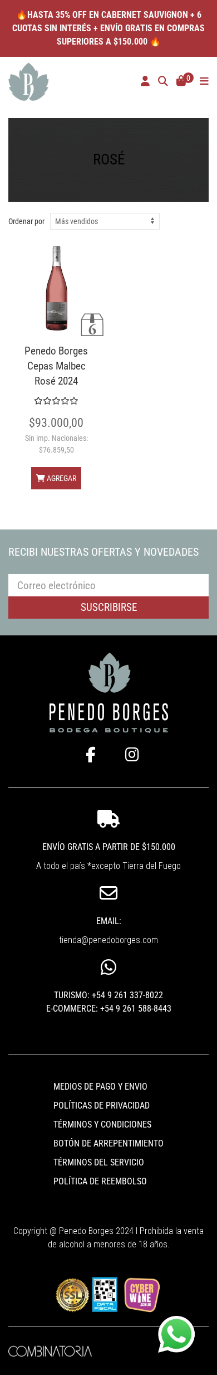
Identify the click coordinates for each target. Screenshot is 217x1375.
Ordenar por (26, 221)
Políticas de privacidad (101, 1105)
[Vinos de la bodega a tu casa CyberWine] (141, 1294)
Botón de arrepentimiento (108, 1143)
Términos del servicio (98, 1162)
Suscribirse (109, 607)
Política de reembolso (100, 1181)
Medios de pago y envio (100, 1086)
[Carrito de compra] (181, 82)
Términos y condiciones (102, 1124)
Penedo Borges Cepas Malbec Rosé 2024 (56, 365)
